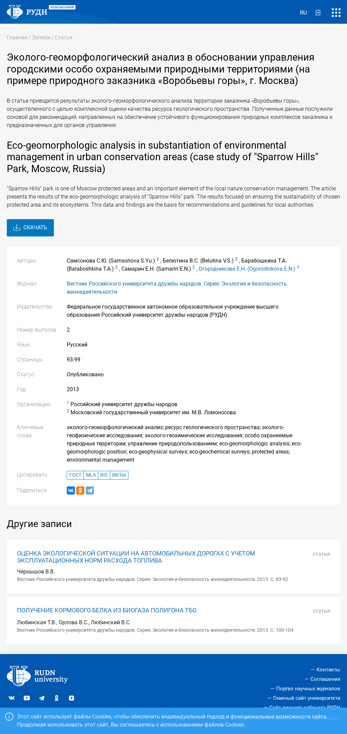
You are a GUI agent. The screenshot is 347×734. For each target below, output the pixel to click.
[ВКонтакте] (71, 490)
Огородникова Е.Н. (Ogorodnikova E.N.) (247, 269)
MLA (91, 475)
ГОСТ (75, 475)
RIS (103, 475)
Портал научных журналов (308, 689)
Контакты (328, 670)
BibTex (119, 475)
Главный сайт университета (306, 698)
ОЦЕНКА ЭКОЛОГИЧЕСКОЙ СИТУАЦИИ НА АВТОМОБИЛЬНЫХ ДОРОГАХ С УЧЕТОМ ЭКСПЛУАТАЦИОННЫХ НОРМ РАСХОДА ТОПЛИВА (136, 557)
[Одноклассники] (80, 490)
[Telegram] (90, 490)
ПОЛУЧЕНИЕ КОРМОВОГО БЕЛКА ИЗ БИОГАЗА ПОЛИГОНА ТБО (107, 610)
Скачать (34, 227)
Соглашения (325, 679)
